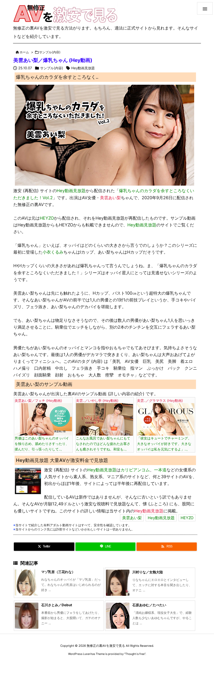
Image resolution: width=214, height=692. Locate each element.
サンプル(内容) (50, 52)
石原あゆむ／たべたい (149, 605)
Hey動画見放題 (83, 68)
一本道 (160, 469)
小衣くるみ (53, 252)
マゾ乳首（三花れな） (58, 572)
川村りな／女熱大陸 (147, 572)
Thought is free (135, 654)
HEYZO (47, 218)
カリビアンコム (135, 469)
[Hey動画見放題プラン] (28, 480)
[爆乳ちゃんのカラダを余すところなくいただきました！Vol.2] (104, 135)
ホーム (24, 52)
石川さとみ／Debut (56, 605)
